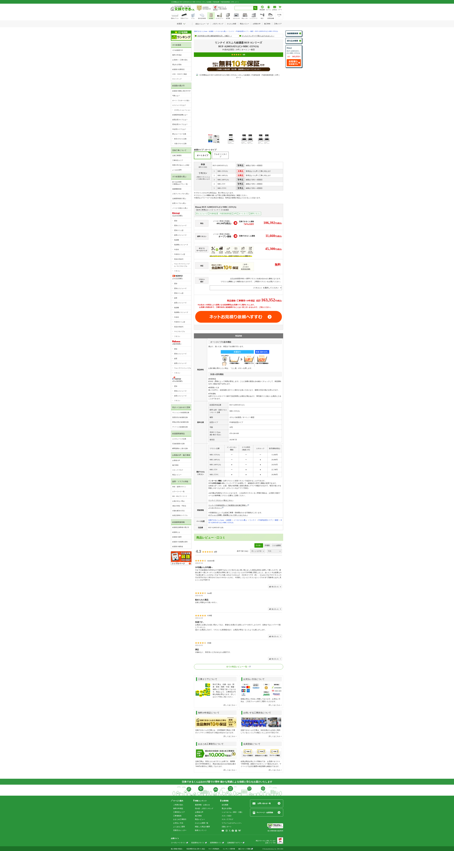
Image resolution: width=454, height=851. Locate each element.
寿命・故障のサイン (179, 487)
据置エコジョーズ (180, 235)
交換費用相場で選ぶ (179, 198)
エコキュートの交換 (179, 439)
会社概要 (225, 805)
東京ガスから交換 (180, 139)
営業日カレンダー (179, 830)
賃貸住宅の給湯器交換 (180, 417)
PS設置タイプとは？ (179, 129)
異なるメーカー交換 (179, 134)
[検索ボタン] (255, 8)
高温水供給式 (178, 259)
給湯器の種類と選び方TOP (181, 91)
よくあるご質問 (179, 827)
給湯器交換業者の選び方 (180, 527)
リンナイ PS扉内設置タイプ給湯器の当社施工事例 (226, 505)
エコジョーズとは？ (179, 105)
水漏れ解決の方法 (178, 511)
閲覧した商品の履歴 (202, 827)
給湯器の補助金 (177, 546)
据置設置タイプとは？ (180, 120)
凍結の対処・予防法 (179, 506)
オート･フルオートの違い (181, 100)
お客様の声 (176, 460)
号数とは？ (176, 96)
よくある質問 (176, 170)
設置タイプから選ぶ (179, 203)
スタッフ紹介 (227, 816)
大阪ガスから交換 (180, 143)
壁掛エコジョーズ (180, 225)
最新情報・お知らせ (202, 805)
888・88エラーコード (179, 496)
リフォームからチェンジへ (232, 823)
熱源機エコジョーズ (181, 245)
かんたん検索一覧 (201, 823)
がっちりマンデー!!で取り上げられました (257, 36)
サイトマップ (176, 79)
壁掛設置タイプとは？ (180, 124)
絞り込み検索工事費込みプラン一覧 (180, 183)
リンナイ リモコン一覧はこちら (220, 500)
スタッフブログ (177, 470)
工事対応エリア (177, 160)
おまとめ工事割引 (179, 819)
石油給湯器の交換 (178, 443)
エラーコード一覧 (178, 491)
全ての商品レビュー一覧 (236, 667)
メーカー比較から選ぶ (180, 208)
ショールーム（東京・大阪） (232, 812)
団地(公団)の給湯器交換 (180, 422)
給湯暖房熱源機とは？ (180, 115)
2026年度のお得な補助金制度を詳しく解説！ (213, 36)
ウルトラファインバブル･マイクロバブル (182, 265)
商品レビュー (176, 475)
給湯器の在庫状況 (178, 69)
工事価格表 (177, 816)
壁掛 (175, 221)
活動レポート (227, 827)
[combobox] (244, 8)
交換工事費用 (176, 155)
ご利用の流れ (178, 805)
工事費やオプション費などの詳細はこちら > (215, 310)
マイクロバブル (179, 331)
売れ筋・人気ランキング (204, 808)
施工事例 (175, 465)
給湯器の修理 (176, 537)
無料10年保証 (177, 55)
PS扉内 (176, 249)
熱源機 (176, 240)
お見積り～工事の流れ (180, 60)
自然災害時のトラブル (180, 515)
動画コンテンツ (201, 830)
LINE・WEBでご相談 (179, 74)
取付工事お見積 (238, 317)
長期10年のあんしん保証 (180, 165)
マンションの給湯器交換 (180, 412)
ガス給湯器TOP (177, 50)
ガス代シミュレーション (182, 110)
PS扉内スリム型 (179, 254)
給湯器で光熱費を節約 (180, 542)
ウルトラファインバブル (182, 368)
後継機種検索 (176, 189)
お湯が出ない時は (178, 501)
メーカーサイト (214, 508)
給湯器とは (176, 532)
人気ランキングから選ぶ (180, 194)
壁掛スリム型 (178, 230)
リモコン (177, 271)
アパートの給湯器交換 (180, 427)
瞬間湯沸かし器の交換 (180, 448)
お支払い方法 (178, 823)
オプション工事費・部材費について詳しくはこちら (227, 515)
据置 (175, 298)
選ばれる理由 (176, 64)
